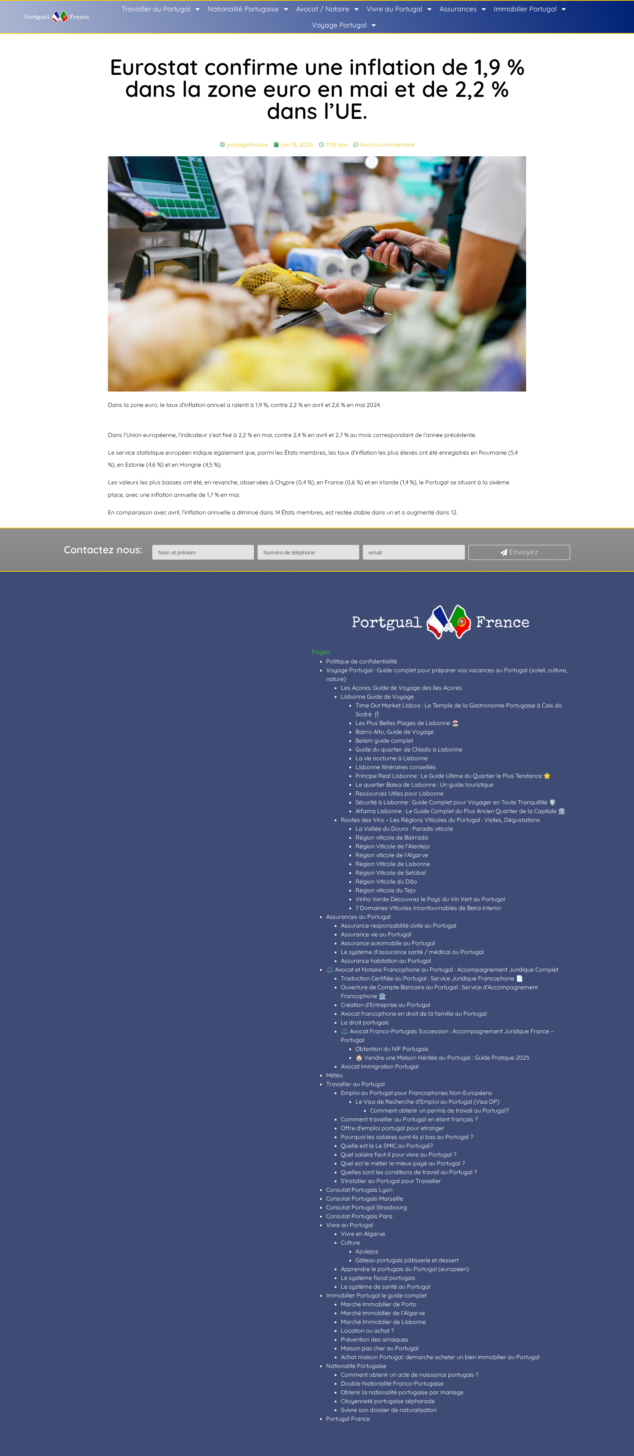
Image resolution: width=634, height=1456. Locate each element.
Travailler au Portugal (155, 8)
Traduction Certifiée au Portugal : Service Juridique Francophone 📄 (432, 978)
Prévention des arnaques (374, 1339)
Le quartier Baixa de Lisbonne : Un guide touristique (424, 784)
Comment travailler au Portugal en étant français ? (409, 1119)
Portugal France (348, 1418)
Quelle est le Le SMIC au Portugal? (387, 1145)
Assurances (458, 8)
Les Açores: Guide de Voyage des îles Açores (401, 687)
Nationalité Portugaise (243, 8)
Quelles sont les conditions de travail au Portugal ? (409, 1172)
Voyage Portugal (339, 25)
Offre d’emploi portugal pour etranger (392, 1128)
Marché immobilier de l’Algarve (383, 1313)
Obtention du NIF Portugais (392, 1048)
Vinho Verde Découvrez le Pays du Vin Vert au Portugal (430, 899)
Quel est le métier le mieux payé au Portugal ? (403, 1163)
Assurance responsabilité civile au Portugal (398, 925)
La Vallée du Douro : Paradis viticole (404, 828)
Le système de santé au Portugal (385, 1286)
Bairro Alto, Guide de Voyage (395, 731)
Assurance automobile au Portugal (388, 943)
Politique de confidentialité (361, 661)
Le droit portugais (365, 1022)
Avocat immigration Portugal (380, 1066)
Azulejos (367, 1251)
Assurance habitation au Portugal (386, 960)
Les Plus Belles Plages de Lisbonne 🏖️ (407, 723)
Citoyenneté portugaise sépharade (388, 1401)
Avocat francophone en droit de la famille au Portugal (414, 1013)
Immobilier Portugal (525, 8)
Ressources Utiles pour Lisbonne (400, 793)
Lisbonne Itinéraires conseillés (396, 767)
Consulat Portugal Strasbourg (366, 1207)
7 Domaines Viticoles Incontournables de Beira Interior (429, 907)
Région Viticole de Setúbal (391, 872)
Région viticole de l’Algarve (392, 855)
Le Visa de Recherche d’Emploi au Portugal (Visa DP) (427, 1101)
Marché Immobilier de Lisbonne (383, 1321)
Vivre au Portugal (394, 8)
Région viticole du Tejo (386, 890)
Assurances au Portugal (358, 916)
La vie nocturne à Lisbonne (392, 758)
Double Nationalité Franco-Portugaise (392, 1383)
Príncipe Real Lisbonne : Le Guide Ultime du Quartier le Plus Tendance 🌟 (453, 775)
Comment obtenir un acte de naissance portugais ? (409, 1374)
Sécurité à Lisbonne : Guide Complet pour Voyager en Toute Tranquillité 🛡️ (456, 802)
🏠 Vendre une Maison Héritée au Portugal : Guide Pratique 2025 (442, 1057)
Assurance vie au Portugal (376, 934)
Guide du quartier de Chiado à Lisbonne (409, 749)
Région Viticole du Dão (386, 881)
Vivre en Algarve (363, 1233)
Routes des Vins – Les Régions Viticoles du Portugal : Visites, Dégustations (440, 819)
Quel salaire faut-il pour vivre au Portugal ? (398, 1154)
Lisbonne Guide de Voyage (377, 696)
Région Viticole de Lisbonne (393, 863)
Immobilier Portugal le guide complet (376, 1295)
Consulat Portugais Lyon (359, 1189)
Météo (334, 1075)
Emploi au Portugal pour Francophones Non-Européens (416, 1092)
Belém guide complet (384, 740)
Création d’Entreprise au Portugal (385, 1004)
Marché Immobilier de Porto (378, 1304)
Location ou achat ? (367, 1330)
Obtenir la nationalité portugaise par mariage (402, 1392)
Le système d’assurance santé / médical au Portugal (412, 952)
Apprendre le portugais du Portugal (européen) (405, 1269)
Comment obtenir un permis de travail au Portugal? (439, 1110)
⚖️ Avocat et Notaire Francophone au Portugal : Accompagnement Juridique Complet (442, 969)
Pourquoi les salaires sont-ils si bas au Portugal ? (407, 1136)
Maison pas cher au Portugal (380, 1348)
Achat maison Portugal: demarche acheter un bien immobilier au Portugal (440, 1357)
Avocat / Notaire (322, 8)
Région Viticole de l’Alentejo (393, 846)
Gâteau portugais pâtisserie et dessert (407, 1260)
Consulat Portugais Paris (359, 1216)
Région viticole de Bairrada (392, 837)
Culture (350, 1242)
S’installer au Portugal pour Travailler (391, 1180)
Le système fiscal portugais (378, 1277)
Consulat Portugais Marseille (364, 1198)
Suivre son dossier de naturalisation (389, 1409)
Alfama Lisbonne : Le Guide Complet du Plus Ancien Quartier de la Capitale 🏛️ (460, 811)
